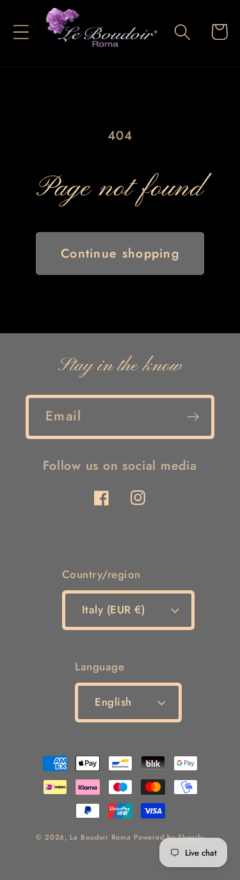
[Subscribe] (193, 417)
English (113, 702)
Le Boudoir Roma (100, 837)
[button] (21, 31)
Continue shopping (120, 253)
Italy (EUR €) (113, 609)
